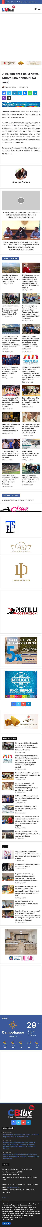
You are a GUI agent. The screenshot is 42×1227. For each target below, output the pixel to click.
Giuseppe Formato (10, 87)
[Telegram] (35, 93)
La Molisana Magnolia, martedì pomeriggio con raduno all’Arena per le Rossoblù (27, 798)
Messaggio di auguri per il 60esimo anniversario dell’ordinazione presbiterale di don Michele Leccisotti (31, 429)
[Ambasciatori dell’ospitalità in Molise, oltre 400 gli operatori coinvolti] (31, 444)
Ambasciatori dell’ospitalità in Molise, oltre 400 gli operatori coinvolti (26, 808)
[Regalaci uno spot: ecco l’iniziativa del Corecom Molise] (8, 904)
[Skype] (19, 93)
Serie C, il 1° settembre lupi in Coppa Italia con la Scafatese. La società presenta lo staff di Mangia (11, 371)
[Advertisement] (21, 37)
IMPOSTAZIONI (7, 1219)
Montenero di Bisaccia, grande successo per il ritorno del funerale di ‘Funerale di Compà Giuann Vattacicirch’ (10, 310)
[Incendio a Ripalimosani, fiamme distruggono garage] (8, 867)
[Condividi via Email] (9, 98)
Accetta (6, 1223)
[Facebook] (4, 93)
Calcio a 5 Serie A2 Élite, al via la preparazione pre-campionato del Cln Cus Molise (27, 775)
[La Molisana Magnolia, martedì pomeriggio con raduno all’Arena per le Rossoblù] (11, 444)
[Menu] (39, 9)
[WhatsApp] (30, 93)
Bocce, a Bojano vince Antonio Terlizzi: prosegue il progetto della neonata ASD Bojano (27, 834)
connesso (13, 500)
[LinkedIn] (14, 93)
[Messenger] (25, 93)
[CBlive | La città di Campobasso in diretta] (8, 8)
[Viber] (4, 98)
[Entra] (35, 9)
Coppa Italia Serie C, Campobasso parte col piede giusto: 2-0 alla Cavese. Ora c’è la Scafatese (10, 480)
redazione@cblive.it (13, 1187)
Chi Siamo (5, 1198)
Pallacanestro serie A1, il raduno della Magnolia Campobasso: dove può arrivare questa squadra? (10, 402)
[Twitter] (9, 93)
